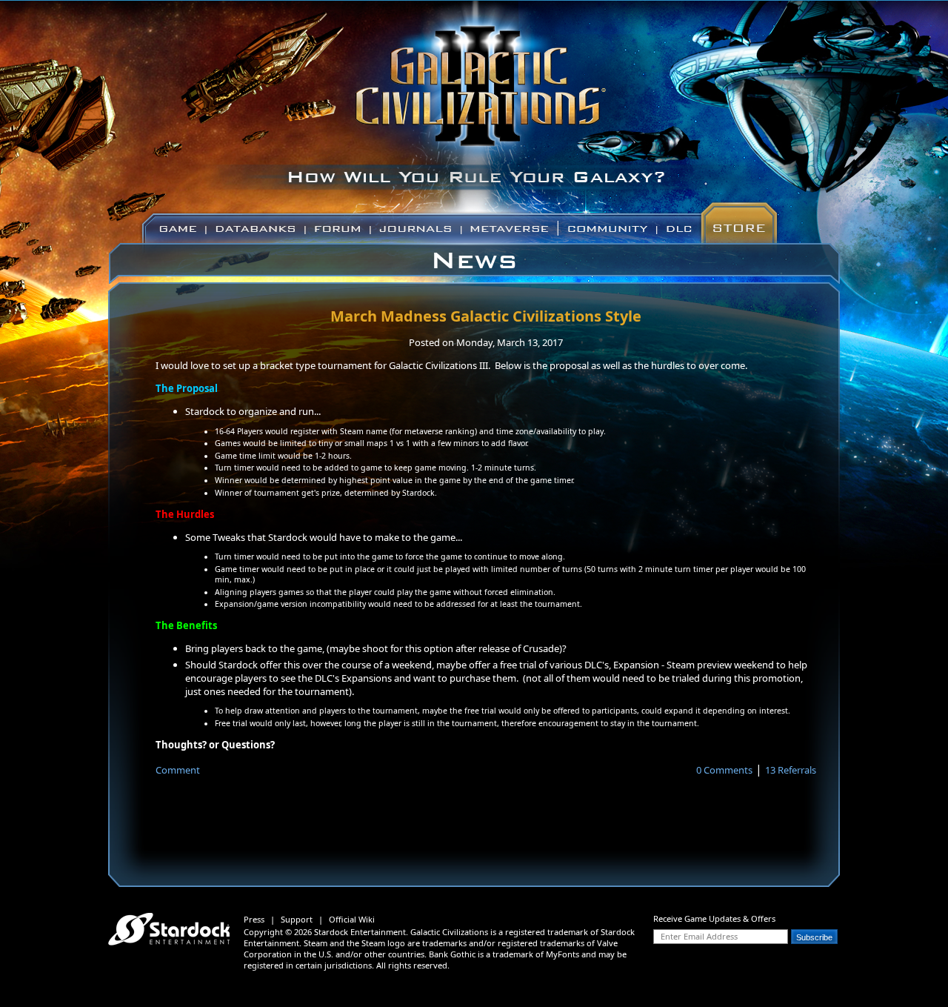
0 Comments (724, 770)
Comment (178, 770)
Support (297, 919)
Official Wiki (352, 919)
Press (254, 919)
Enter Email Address (699, 936)
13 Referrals (790, 770)
